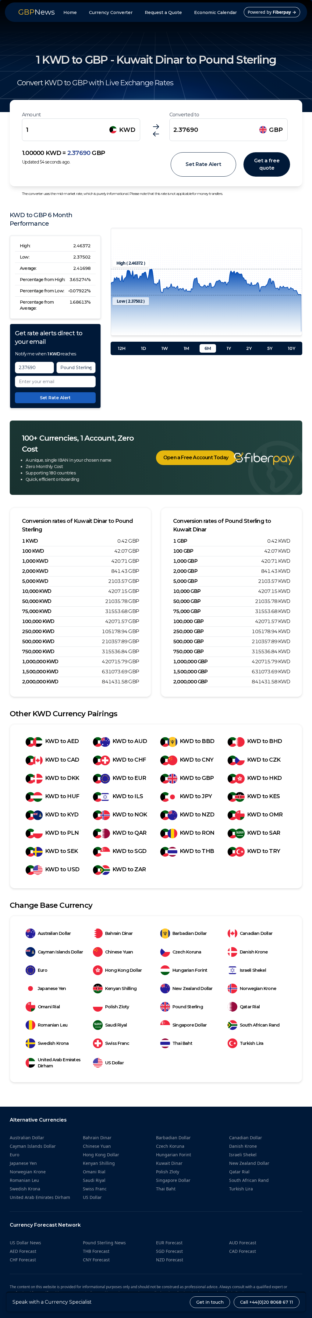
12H (122, 348)
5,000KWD (35, 581)
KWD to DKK (62, 778)
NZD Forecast (169, 1260)
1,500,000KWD (40, 672)
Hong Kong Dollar (123, 970)
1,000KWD (35, 561)
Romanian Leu (52, 1025)
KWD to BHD (264, 741)
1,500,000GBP (190, 672)
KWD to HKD (264, 778)
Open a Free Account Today (195, 457)
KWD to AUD (129, 741)
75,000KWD (36, 611)
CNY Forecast (96, 1260)
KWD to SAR (263, 833)
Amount (31, 115)
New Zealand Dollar (192, 988)
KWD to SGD (129, 851)
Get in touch (210, 1302)
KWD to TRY (263, 851)
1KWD (30, 541)
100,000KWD (38, 621)
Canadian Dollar (256, 933)
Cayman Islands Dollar (60, 952)
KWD (127, 129)
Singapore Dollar (189, 1025)
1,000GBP (185, 561)
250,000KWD (38, 631)
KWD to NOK (129, 814)
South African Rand (260, 1025)
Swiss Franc (117, 1043)
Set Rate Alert (203, 164)
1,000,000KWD (40, 661)
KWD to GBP (197, 778)
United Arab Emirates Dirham (59, 1063)
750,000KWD (38, 651)
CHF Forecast (23, 1260)
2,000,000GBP (190, 682)
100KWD (33, 551)
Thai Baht (182, 1043)
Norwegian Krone (258, 988)
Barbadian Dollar (189, 933)
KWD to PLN (62, 833)
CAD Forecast (242, 1251)
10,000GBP (186, 591)
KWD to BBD (197, 741)
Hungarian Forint (189, 970)
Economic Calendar (215, 12)
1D (143, 348)
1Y (228, 348)
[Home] (254, 459)
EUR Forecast (169, 1243)
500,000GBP (188, 641)
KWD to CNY (196, 759)
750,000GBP (188, 651)
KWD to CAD (62, 759)
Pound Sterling (187, 1007)
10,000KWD (36, 591)
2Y (249, 348)
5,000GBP (185, 581)
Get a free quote (267, 164)
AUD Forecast (242, 1243)
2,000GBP (185, 571)
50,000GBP (186, 601)
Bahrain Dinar (119, 933)
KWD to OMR (264, 814)
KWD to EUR (129, 778)
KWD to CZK (263, 759)
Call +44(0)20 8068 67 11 (266, 1302)
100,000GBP (188, 621)
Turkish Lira (251, 1043)
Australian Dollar (54, 933)
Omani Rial (49, 1007)
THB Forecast (96, 1251)
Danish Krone (254, 952)
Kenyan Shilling (120, 988)
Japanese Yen (52, 988)
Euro (42, 970)
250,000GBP (188, 631)
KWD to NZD (197, 814)
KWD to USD (62, 869)
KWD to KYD (61, 814)
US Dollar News (25, 1243)
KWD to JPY (196, 796)
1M (186, 348)
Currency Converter (111, 12)
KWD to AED (62, 741)
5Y (269, 348)
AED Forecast (23, 1251)
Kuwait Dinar (169, 1163)
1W (164, 348)
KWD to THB (197, 851)
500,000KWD (38, 641)
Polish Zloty (117, 1007)
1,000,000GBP (190, 661)
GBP (276, 129)
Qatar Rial (250, 1007)
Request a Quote (163, 12)
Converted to (184, 115)
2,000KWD (35, 571)
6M (207, 348)
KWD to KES (263, 796)
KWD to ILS (127, 796)
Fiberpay (284, 12)
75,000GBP (186, 611)
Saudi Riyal (116, 1025)
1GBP (180, 541)
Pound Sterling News (104, 1243)
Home (70, 12)
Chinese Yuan (119, 952)
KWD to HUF (62, 796)
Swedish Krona (53, 1043)
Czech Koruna (186, 952)
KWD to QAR (129, 833)
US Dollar (114, 1063)
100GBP (183, 551)
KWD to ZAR (129, 869)
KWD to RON (197, 833)
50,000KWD (36, 601)
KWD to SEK (61, 851)
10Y (291, 348)
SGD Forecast (169, 1251)
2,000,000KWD (40, 682)
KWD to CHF (129, 759)
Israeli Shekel (253, 970)
